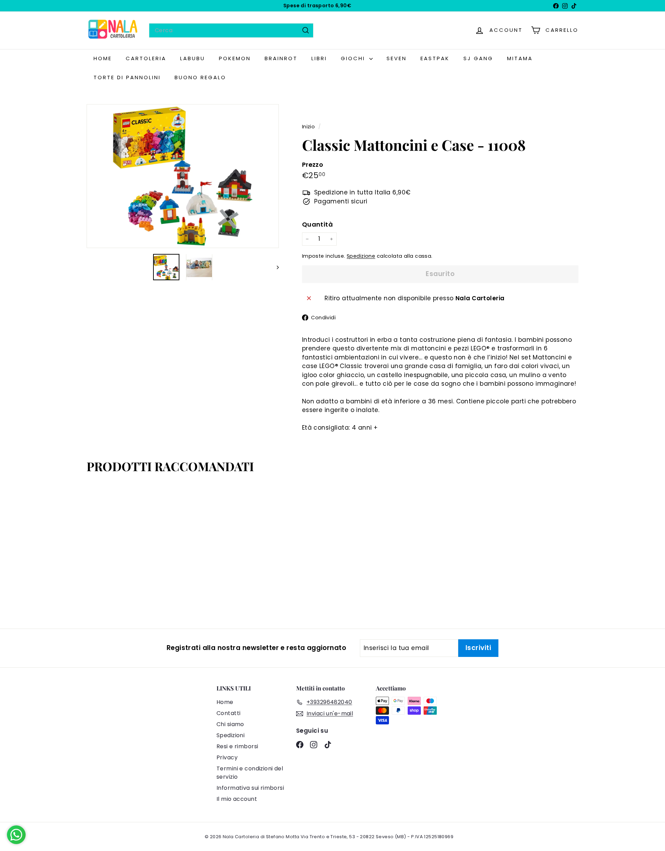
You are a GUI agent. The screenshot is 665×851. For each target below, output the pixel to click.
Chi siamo (230, 724)
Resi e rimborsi (237, 746)
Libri (319, 58)
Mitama (520, 58)
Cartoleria (146, 58)
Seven (397, 58)
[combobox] (231, 30)
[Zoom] (182, 176)
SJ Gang (478, 58)
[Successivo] (274, 267)
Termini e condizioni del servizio (249, 773)
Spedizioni (230, 735)
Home (224, 702)
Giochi (354, 58)
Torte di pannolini (127, 77)
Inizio (309, 126)
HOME (103, 58)
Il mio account (236, 799)
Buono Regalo (200, 77)
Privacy (227, 757)
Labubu (192, 58)
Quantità (317, 224)
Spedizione (361, 256)
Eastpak (435, 58)
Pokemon (235, 58)
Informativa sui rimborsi (250, 788)
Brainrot (281, 58)
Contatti (228, 713)
